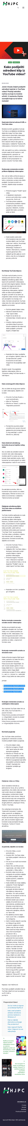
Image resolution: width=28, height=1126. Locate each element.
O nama (24, 1105)
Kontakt (24, 1107)
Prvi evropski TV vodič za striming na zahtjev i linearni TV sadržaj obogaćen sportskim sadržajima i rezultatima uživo (19, 1069)
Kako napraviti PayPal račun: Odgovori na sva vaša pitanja (15, 1029)
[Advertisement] (14, 27)
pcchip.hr (5, 995)
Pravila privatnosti (21, 1111)
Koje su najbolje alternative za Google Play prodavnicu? (15, 1022)
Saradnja (23, 1109)
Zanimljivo (16, 62)
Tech (10, 62)
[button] (18, 7)
